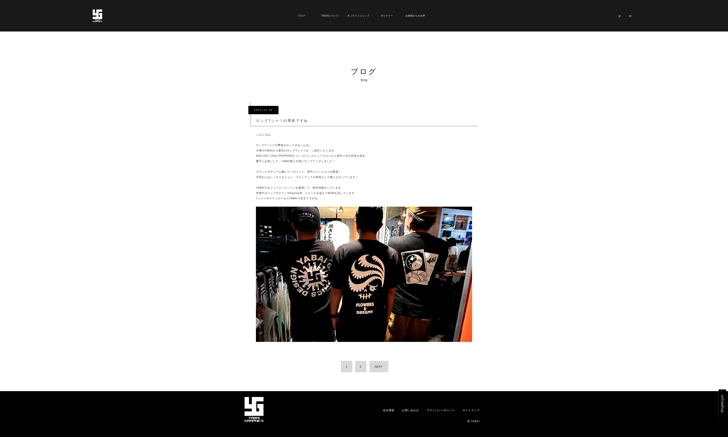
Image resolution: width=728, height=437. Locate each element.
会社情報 (388, 410)
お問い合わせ (410, 410)
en (630, 15)
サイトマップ (471, 410)
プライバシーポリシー (441, 410)
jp (620, 15)
